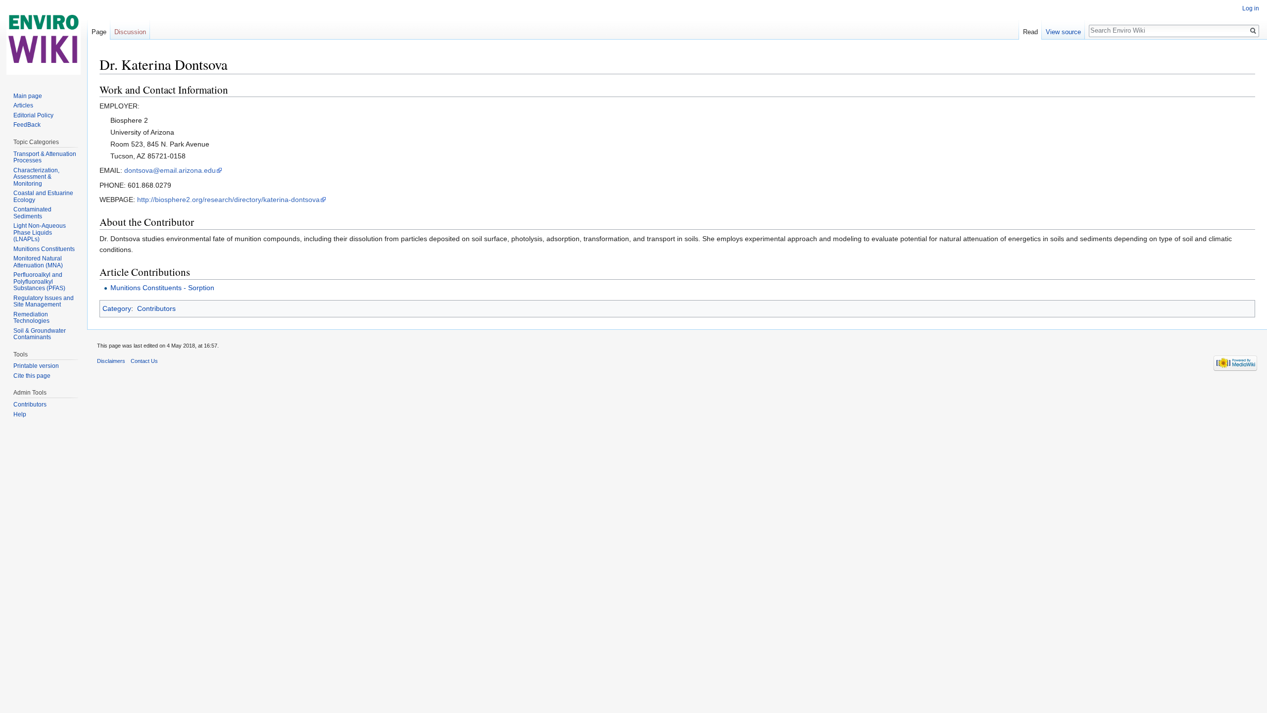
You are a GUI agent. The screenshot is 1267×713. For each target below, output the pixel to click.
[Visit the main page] (43, 39)
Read (1030, 32)
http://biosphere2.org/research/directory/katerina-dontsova (228, 200)
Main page (27, 96)
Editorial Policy (33, 115)
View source (1063, 32)
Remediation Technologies (31, 318)
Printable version (36, 365)
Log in (1250, 8)
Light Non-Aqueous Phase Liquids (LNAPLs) (39, 232)
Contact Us (144, 361)
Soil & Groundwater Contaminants (39, 334)
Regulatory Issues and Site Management (43, 301)
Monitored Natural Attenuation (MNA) (38, 262)
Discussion (130, 32)
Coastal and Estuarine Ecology (43, 197)
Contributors (156, 308)
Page (99, 32)
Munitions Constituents (44, 249)
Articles (23, 105)
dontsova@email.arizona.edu (170, 170)
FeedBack (27, 124)
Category (116, 308)
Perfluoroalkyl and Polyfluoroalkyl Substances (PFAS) (39, 281)
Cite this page (31, 375)
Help (19, 414)
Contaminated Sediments (32, 213)
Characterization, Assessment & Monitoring (36, 177)
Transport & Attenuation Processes (44, 157)
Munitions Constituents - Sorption (162, 288)
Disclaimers (111, 361)
